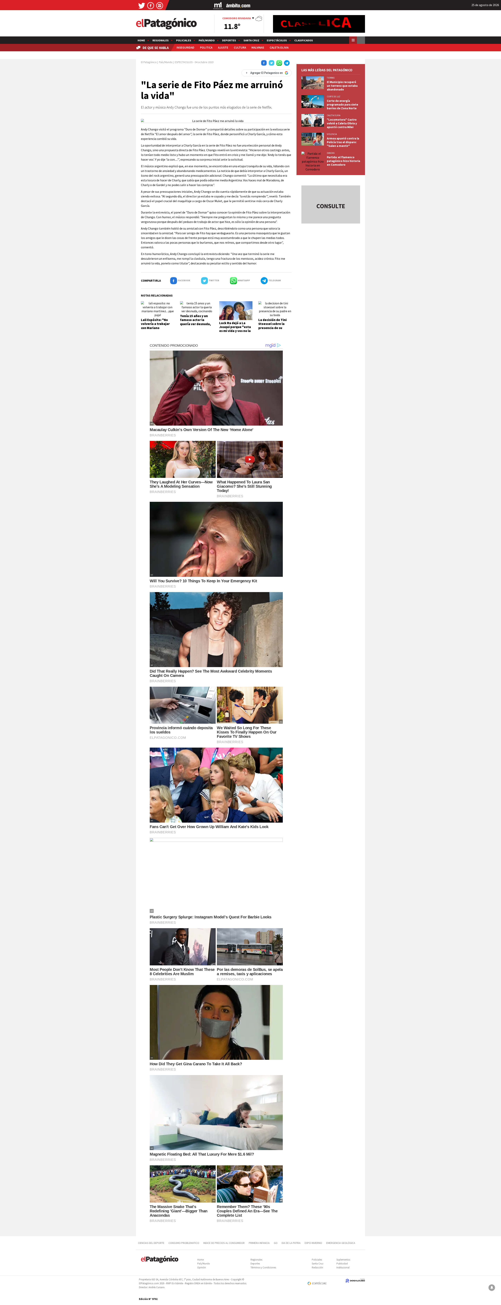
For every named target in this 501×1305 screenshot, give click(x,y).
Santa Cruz (251, 40)
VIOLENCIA (332, 134)
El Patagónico (149, 62)
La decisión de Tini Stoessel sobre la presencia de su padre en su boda (272, 326)
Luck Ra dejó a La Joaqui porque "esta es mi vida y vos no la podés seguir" (235, 329)
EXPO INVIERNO (313, 1243)
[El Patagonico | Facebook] (150, 5)
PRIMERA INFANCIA (259, 1243)
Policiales (183, 40)
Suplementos (343, 1259)
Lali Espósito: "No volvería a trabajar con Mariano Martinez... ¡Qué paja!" (155, 328)
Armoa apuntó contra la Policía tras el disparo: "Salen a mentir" (343, 142)
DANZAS (330, 153)
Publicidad (342, 1263)
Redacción (317, 1267)
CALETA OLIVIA (279, 47)
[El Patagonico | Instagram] (159, 5)
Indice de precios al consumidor (224, 1243)
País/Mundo (207, 40)
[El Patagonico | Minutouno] (218, 5)
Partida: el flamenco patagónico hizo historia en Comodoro (343, 160)
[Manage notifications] (492, 1287)
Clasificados (303, 40)
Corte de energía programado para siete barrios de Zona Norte (342, 104)
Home (141, 40)
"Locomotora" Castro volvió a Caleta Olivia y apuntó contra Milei (342, 123)
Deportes (229, 40)
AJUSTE (223, 47)
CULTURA (240, 47)
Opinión (201, 1267)
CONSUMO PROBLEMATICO (184, 1243)
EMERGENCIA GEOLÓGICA (341, 1243)
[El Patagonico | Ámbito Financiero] (238, 5)
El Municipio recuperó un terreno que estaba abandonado (342, 85)
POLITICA (206, 47)
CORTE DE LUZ (333, 96)
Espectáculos (277, 40)
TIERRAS (330, 77)
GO (276, 1243)
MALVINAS (257, 47)
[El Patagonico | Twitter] (141, 5)
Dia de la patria (291, 1243)
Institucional (343, 1267)
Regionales (160, 40)
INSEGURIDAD (185, 47)
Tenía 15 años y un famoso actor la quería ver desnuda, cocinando (195, 322)
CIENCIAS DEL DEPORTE (151, 1243)
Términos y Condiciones (263, 1267)
